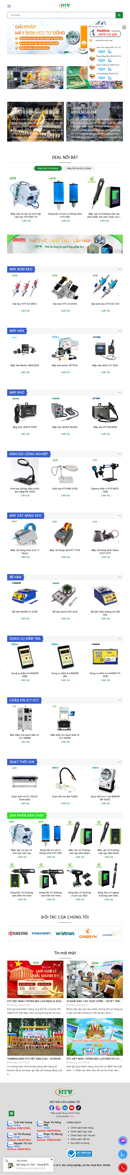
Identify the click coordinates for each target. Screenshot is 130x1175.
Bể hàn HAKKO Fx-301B (24, 611)
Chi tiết (34, 220)
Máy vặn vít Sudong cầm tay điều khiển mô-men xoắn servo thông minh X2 (108, 852)
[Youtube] (71, 1107)
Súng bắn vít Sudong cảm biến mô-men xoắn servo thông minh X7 (50, 894)
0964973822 (113, 74)
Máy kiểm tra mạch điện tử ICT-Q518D (65, 736)
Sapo (71, 1116)
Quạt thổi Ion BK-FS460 (65, 796)
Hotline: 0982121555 (18, 1128)
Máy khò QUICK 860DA (65, 427)
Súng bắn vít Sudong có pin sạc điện (79, 894)
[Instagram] (58, 1107)
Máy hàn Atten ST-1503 (105, 365)
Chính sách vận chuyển (83, 1135)
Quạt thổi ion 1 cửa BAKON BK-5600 (105, 798)
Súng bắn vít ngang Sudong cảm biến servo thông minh (108, 894)
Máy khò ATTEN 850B (105, 427)
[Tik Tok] (78, 1107)
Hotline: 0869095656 (49, 1130)
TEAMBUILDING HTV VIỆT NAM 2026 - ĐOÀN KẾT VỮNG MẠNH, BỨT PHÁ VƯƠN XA (53, 1058)
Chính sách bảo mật (81, 1131)
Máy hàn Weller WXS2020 (25, 365)
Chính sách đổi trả (80, 1139)
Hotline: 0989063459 (49, 1140)
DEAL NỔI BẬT (65, 157)
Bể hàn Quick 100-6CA (65, 611)
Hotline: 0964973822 (19, 1140)
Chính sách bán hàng (82, 1127)
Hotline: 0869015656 (19, 1149)
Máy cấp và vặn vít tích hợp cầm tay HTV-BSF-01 (26, 215)
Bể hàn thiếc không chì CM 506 (105, 613)
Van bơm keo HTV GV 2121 (105, 303)
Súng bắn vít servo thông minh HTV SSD (65, 215)
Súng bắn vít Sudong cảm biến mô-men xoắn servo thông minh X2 (21, 894)
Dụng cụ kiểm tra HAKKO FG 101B (105, 675)
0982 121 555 (115, 47)
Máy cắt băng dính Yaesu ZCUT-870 (105, 552)
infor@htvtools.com (26, 1165)
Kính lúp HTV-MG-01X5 (65, 488)
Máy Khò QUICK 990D (25, 427)
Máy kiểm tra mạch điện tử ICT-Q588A (25, 736)
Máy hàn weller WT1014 (65, 365)
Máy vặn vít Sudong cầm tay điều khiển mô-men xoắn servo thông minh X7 (104, 215)
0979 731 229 (107, 34)
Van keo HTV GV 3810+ (25, 303)
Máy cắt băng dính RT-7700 (65, 550)
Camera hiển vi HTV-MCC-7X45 (105, 490)
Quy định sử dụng (80, 1143)
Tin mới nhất (65, 953)
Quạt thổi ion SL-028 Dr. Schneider (25, 798)
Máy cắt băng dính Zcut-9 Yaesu (25, 552)
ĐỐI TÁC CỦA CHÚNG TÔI (65, 917)
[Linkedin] (65, 1107)
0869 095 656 (115, 56)
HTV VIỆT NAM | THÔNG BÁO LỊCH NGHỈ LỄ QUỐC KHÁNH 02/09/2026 (46, 1001)
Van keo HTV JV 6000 (65, 303)
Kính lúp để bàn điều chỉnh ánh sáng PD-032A (24, 490)
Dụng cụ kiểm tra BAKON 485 (65, 675)
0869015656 (114, 65)
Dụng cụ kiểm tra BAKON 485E (24, 675)
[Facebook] (51, 1107)
